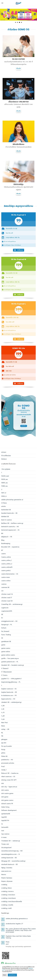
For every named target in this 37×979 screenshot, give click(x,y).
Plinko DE (4, 756)
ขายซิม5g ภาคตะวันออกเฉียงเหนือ (11, 901)
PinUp (3, 750)
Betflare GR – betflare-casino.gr (12, 523)
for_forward (5, 631)
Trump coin (5, 844)
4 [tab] (21, 22)
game (3, 645)
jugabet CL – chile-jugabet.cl (11, 679)
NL (2, 733)
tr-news (3, 837)
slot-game (4, 797)
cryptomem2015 (6, 611)
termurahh (4, 827)
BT (2, 550)
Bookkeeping (5, 543)
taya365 (4, 817)
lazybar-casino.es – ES (8, 689)
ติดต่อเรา (4, 459)
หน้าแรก (3, 452)
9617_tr (3, 493)
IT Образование (6, 672)
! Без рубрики (5, 469)
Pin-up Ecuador (6, 746)
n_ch (2, 712)
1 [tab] (15, 22)
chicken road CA (7, 594)
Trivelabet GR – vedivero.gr (10, 841)
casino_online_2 (6, 564)
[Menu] (2, 3)
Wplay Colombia (6, 868)
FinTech (3, 628)
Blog (2, 540)
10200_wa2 (5, 476)
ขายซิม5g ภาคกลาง (7, 891)
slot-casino (5, 790)
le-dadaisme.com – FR (9, 695)
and (7, 944)
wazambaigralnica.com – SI (10, 854)
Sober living (5, 807)
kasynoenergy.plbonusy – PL (10, 682)
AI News (4, 503)
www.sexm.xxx (6, 871)
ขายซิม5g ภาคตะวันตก (8, 895)
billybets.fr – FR (6, 537)
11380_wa (4, 486)
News (3, 726)
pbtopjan (4, 739)
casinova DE (5, 587)
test (2, 831)
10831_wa (4, 483)
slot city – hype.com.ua (9, 787)
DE (2, 614)
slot (2, 783)
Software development (9, 810)
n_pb (3, 716)
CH (2, 591)
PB (2, 736)
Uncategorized (6, 847)
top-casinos (5, 834)
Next (35, 14)
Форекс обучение (6, 881)
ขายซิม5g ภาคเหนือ (7, 905)
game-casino (5, 648)
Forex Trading (6, 635)
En (2, 618)
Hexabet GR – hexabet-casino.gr (12, 665)
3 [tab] (19, 22)
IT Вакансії (4, 668)
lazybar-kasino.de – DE (9, 692)
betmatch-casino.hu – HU (10, 527)
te (2, 824)
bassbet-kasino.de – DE (9, 513)
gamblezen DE (6, 641)
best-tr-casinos (6, 520)
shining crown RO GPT (9, 780)
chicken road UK (7, 601)
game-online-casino (8, 655)
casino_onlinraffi (6, 567)
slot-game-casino (7, 800)
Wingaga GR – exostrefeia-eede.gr (13, 861)
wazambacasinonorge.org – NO (12, 851)
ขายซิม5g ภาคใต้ (6, 908)
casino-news (5, 577)
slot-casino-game (7, 793)
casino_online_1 (6, 560)
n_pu (3, 719)
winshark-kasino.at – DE (9, 864)
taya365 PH (5, 820)
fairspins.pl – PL (6, 625)
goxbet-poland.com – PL (9, 662)
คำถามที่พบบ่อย (6, 456)
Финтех (3, 875)
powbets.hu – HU (7, 760)
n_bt (2, 709)
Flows (7, 942)
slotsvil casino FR (7, 804)
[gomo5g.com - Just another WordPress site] (18, 3)
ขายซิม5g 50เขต (6, 888)
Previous (2, 14)
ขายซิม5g (4, 885)
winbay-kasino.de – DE (9, 858)
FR (2, 638)
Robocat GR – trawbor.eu (9, 773)
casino (3, 554)
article (3, 506)
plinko (3, 753)
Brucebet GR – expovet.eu (10, 547)
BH (2, 533)
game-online (5, 652)
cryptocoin (4, 608)
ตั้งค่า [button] (4, 975)
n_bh (3, 706)
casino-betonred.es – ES (9, 574)
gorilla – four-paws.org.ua (10, 658)
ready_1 (3, 770)
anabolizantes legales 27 (14, 924)
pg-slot (3, 743)
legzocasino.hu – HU (8, 699)
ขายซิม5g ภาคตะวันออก (8, 898)
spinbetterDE (5, 814)
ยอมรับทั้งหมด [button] (12, 975)
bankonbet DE (6, 510)
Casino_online (6, 557)
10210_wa (4, 479)
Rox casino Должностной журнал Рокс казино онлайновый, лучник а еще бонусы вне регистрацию (21, 930)
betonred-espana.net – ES (10, 530)
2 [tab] (17, 22)
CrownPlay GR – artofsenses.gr (11, 604)
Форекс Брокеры (6, 878)
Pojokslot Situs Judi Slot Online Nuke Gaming (18, 937)
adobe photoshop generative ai (12, 500)
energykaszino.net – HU (9, 621)
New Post (4, 723)
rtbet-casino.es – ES (8, 777)
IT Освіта (4, 675)
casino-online (5, 581)
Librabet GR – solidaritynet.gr (11, 702)
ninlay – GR (5, 729)
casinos (3, 584)
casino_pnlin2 (5, 570)
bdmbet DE (5, 516)
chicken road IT (6, 598)
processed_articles (7, 763)
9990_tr (4, 496)
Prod (2, 766)
